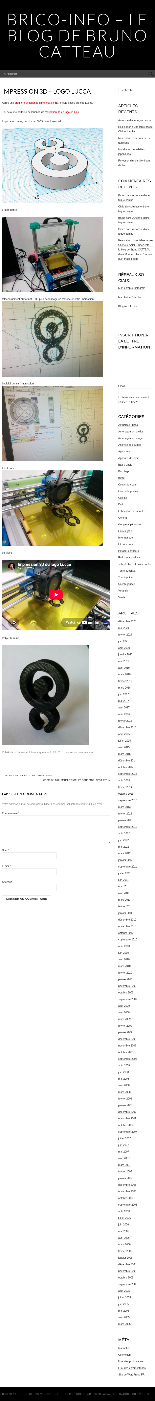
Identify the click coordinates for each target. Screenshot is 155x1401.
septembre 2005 (127, 1284)
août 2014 (124, 780)
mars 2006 (124, 1244)
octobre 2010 (125, 932)
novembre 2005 (127, 1270)
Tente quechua (126, 570)
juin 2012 (123, 840)
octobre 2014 (125, 767)
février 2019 (125, 681)
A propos (11, 74)
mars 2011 (124, 899)
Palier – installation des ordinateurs (27, 775)
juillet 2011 (124, 873)
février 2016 (125, 720)
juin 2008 (123, 1072)
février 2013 (125, 813)
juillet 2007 (124, 1138)
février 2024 (125, 634)
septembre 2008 (127, 1058)
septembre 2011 (127, 866)
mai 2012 (123, 846)
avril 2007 (124, 1158)
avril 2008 (124, 1085)
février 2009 (125, 1025)
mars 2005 (124, 1323)
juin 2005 (123, 1304)
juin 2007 (123, 1145)
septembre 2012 (127, 826)
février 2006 (125, 1251)
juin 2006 (123, 1224)
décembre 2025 (127, 621)
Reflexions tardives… (130, 557)
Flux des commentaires (132, 1367)
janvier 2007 (125, 1178)
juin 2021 (123, 641)
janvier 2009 (125, 1032)
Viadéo (122, 597)
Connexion (124, 1354)
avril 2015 (124, 747)
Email (121, 385)
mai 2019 (123, 661)
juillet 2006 (124, 1217)
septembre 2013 (127, 800)
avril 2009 (124, 1012)
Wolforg (146, 1394)
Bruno (121, 195)
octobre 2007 (125, 1125)
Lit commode (125, 544)
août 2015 (124, 734)
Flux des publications (130, 1361)
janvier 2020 (125, 654)
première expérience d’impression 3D (36, 102)
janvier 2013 (125, 820)
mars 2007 (124, 1164)
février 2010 (125, 972)
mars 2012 (124, 853)
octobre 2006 (125, 1198)
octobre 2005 (125, 1277)
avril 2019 (124, 667)
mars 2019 (124, 674)
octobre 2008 (125, 1052)
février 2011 (125, 906)
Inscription (124, 1348)
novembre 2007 (127, 1118)
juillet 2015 (124, 740)
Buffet (121, 477)
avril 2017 (124, 707)
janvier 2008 (125, 1105)
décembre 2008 (127, 1038)
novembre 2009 (127, 985)
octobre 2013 (125, 793)
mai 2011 (123, 886)
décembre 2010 (127, 919)
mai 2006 (123, 1231)
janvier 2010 (125, 979)
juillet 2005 (124, 1297)
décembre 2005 (127, 1264)
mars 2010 (124, 966)
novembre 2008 (127, 1045)
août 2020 (124, 647)
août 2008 (124, 1065)
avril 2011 (123, 893)
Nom (5, 850)
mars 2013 (124, 806)
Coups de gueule (128, 491)
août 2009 (124, 1005)
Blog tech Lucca (127, 306)
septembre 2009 (127, 999)
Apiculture (124, 451)
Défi (120, 504)
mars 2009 (124, 1019)
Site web (7, 881)
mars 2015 (124, 753)
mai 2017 (123, 700)
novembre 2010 (127, 926)
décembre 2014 (127, 760)
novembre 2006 (127, 1191)
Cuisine (122, 497)
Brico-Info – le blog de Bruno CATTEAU (77, 35)
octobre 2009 (125, 992)
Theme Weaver (103, 1394)
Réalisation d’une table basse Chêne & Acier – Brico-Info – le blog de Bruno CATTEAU (135, 245)
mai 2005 (123, 1310)
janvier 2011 (125, 913)
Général (122, 517)
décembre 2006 (127, 1184)
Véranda (123, 590)
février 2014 (125, 787)
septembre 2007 (127, 1131)
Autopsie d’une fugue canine (134, 120)
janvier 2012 (125, 859)
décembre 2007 (127, 1111)
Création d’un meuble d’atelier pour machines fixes (76, 780)
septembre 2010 (127, 939)
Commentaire (10, 813)
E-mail (6, 866)
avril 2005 (124, 1317)
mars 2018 (124, 687)
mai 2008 (123, 1078)
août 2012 (124, 833)
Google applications (129, 524)
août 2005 (124, 1290)
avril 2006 (124, 1237)
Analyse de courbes (129, 444)
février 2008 (125, 1098)
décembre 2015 (127, 727)
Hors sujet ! (125, 530)
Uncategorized (126, 584)
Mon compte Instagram (131, 287)
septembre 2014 (127, 773)
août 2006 (124, 1211)
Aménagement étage (130, 438)
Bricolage (22, 752)
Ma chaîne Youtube (129, 297)
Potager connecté (128, 550)
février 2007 (125, 1171)
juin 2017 (123, 694)
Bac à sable (125, 464)
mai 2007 (123, 1151)
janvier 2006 (125, 1257)
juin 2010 (123, 952)
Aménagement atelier (130, 431)
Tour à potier (125, 577)
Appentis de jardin (128, 458)
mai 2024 (123, 627)
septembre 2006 (127, 1204)
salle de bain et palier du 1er (134, 564)
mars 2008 (124, 1091)
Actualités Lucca (128, 424)
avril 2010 (124, 959)
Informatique (36, 752)
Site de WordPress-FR (131, 1374)
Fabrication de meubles (132, 511)
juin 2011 (123, 879)
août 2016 (124, 714)
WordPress (49, 1394)
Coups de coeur (127, 484)
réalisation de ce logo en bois (62, 111)
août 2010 (124, 946)
